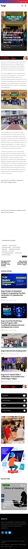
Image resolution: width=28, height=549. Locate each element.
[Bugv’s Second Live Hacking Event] (14, 340)
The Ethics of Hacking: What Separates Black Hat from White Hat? (12, 503)
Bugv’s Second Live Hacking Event (13, 351)
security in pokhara (7, 254)
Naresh (7, 45)
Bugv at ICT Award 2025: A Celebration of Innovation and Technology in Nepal (12, 377)
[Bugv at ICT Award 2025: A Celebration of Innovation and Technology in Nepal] (14, 364)
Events (6, 29)
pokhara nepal (19, 253)
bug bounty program (7, 247)
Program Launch (14, 544)
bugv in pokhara (17, 247)
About (6, 546)
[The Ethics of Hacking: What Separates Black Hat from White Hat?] (14, 496)
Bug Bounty (6, 485)
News (13, 29)
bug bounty (5, 245)
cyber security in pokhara (15, 249)
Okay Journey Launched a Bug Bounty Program (22, 263)
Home (2, 544)
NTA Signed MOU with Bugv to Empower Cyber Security (6, 264)
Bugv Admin (6, 300)
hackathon (5, 251)
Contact (10, 546)
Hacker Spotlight (22, 544)
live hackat (12, 251)
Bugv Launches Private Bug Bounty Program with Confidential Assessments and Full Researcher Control (12, 324)
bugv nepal (5, 249)
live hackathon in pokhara (8, 253)
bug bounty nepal (13, 245)
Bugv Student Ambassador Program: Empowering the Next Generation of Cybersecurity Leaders (13, 294)
